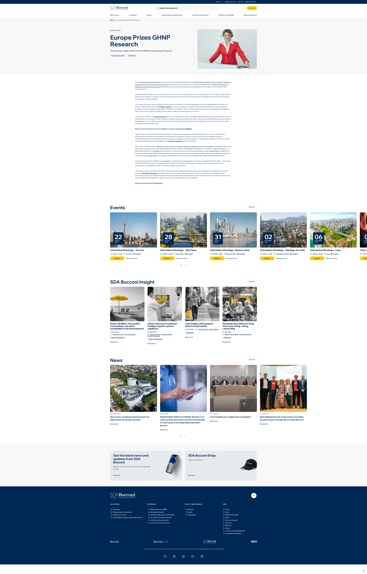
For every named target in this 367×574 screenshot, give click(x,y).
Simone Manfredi (245, 334)
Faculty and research (201, 15)
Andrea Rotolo (213, 329)
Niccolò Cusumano (154, 336)
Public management (117, 338)
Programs (133, 15)
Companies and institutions (172, 15)
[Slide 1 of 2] (181, 265)
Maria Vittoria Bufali (232, 334)
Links (224, 504)
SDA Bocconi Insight (226, 15)
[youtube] (193, 556)
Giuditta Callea (167, 334)
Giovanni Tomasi (118, 334)
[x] (174, 556)
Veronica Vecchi (130, 334)
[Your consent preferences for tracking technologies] (363, 570)
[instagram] (202, 556)
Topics (149, 15)
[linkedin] (183, 556)
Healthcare (190, 333)
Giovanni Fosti (203, 329)
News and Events (250, 15)
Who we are (114, 15)
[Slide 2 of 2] (186, 265)
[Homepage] (122, 495)
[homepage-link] (119, 8)
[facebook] (165, 556)
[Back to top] (254, 496)
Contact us (252, 8)
